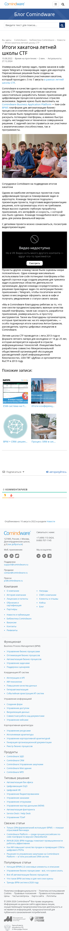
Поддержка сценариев (18, 667)
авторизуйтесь (57, 471)
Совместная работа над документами (25, 716)
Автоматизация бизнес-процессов (24, 659)
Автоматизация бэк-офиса (20, 782)
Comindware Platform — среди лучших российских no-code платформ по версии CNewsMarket (34, 835)
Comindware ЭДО (15, 756)
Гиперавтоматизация (17, 689)
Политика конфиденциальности (20, 890)
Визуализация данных (18, 712)
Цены (7, 896)
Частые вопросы (20, 896)
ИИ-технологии (14, 681)
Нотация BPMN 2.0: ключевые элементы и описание (33, 866)
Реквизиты (12, 630)
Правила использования (51, 893)
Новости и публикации (18, 614)
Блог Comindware (34, 14)
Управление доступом (18, 708)
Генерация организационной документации (29, 742)
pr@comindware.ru (13, 580)
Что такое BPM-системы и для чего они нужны (30, 878)
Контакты (11, 626)
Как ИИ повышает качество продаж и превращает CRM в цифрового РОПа (35, 848)
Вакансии (11, 622)
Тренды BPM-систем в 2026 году (23, 882)
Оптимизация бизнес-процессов (23, 655)
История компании (16, 594)
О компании (13, 590)
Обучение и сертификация (14, 604)
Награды (43, 590)
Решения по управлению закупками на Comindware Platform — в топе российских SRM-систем (33, 855)
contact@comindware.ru (16, 572)
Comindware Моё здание (19, 768)
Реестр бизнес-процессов (19, 746)
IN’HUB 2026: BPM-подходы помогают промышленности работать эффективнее (35, 842)
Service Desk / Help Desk (19, 813)
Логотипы (51, 896)
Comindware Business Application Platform (26, 104)
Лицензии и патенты (17, 598)
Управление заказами (18, 797)
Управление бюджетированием (23, 794)
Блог (41, 606)
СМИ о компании (47, 594)
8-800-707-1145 (44, 540)
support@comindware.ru (16, 564)
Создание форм (14, 704)
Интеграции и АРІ (16, 677)
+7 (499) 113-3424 (45, 537)
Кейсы (42, 602)
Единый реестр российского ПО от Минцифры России (20, 927)
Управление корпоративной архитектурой (28, 738)
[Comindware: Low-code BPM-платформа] (15, 4)
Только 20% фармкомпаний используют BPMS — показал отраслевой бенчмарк (35, 829)
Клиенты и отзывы (48, 598)
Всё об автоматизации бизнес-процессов (27, 874)
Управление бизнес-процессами (23, 651)
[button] (63, 4)
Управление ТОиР (16, 817)
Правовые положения (25, 893)
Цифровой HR (14, 790)
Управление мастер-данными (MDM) (25, 805)
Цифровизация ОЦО (17, 786)
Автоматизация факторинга (21, 809)
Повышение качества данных (22, 685)
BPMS (5, 107)
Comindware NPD (15, 772)
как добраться (15, 544)
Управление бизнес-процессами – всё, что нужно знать (35, 870)
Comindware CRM (15, 760)
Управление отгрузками (19, 801)
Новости (51, 521)
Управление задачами (18, 663)
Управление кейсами (17, 719)
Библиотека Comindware (19, 618)
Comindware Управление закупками (25, 764)
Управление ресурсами (19, 730)
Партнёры (12, 609)
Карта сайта (38, 896)
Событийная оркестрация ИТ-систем (25, 693)
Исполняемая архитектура (20, 734)
